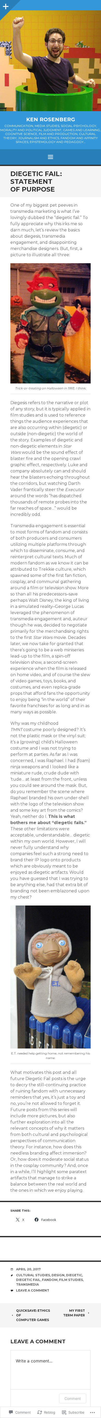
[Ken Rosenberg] (50, 60)
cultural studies (33, 1275)
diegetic (74, 1275)
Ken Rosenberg (50, 119)
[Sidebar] (5, 5)
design (58, 1275)
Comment (72, 1398)
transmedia (27, 1284)
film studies (71, 1280)
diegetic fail (28, 1280)
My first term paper (74, 1313)
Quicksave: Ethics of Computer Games (33, 1315)
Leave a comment (32, 1290)
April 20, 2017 (28, 1269)
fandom (49, 1280)
